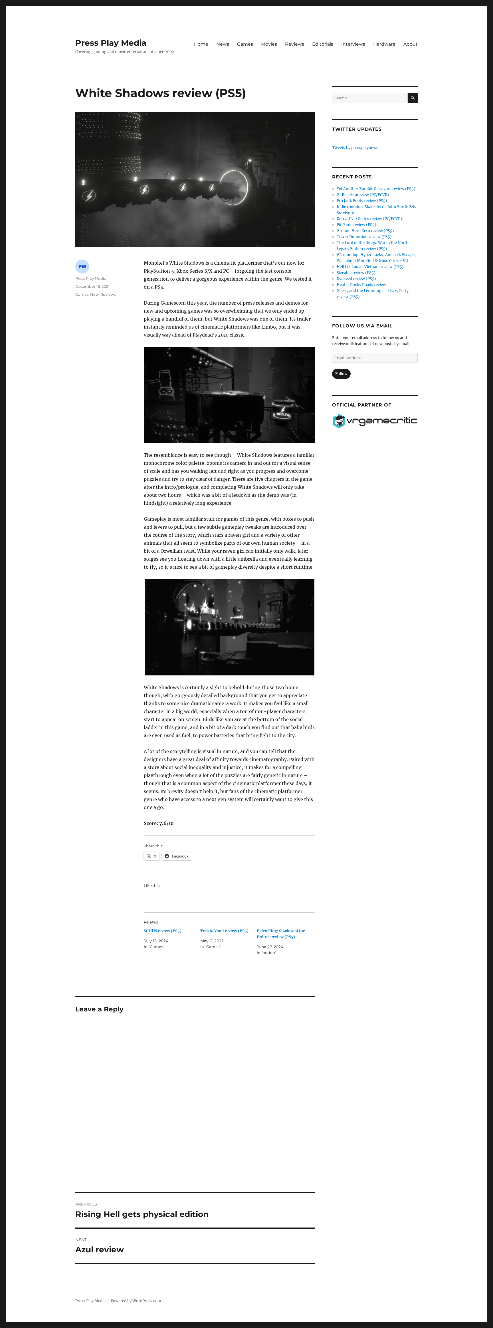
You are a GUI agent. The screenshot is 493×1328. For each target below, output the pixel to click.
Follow (341, 373)
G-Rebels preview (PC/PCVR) (363, 194)
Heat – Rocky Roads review (361, 284)
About (410, 44)
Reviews (294, 44)
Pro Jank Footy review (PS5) (362, 200)
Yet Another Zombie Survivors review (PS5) (376, 188)
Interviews (353, 44)
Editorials (322, 44)
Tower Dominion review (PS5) (364, 236)
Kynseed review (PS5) (356, 278)
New (94, 294)
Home (201, 44)
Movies (269, 44)
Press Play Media (110, 43)
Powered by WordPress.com (136, 1301)
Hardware (384, 44)
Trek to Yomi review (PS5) (224, 931)
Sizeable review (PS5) (356, 272)
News (222, 44)
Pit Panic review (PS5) (356, 224)
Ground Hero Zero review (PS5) (365, 230)
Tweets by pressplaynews (355, 147)
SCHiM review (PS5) (162, 931)
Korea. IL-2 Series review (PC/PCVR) (369, 218)
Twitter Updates (356, 129)
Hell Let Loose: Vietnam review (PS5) (370, 266)
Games (245, 44)
